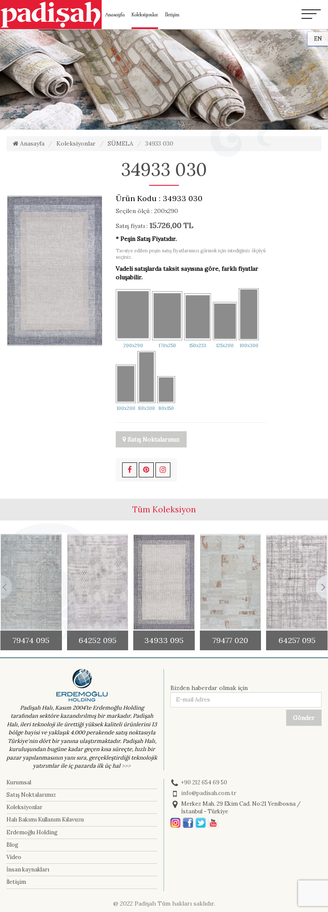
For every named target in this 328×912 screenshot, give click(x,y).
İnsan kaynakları (27, 869)
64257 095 (297, 640)
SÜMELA (120, 143)
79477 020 (230, 640)
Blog (12, 844)
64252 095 (98, 640)
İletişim (172, 15)
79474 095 (31, 640)
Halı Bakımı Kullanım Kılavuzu (45, 819)
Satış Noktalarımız (153, 439)
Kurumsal (18, 782)
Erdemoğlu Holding (32, 832)
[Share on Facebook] (129, 469)
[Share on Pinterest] (146, 469)
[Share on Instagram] (162, 469)
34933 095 (164, 640)
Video (13, 857)
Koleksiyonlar (145, 15)
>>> (126, 765)
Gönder (304, 718)
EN (318, 38)
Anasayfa (115, 15)
